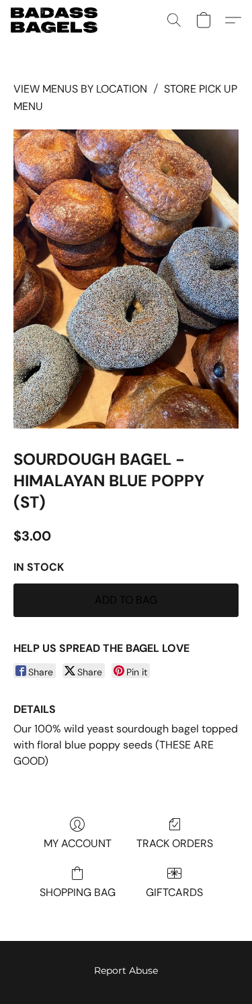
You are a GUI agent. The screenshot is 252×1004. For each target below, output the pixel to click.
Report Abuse (126, 970)
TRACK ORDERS (174, 843)
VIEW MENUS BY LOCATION (80, 89)
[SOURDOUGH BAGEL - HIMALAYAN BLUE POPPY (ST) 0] (126, 279)
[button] (56, 20)
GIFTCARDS (174, 892)
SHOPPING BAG (78, 892)
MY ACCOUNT (78, 843)
